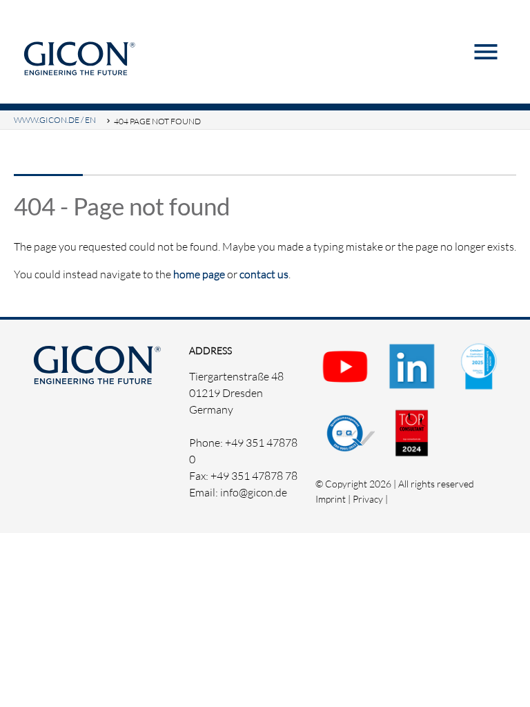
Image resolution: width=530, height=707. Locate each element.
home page (199, 274)
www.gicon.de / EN (55, 120)
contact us (263, 274)
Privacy (368, 499)
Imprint (330, 499)
